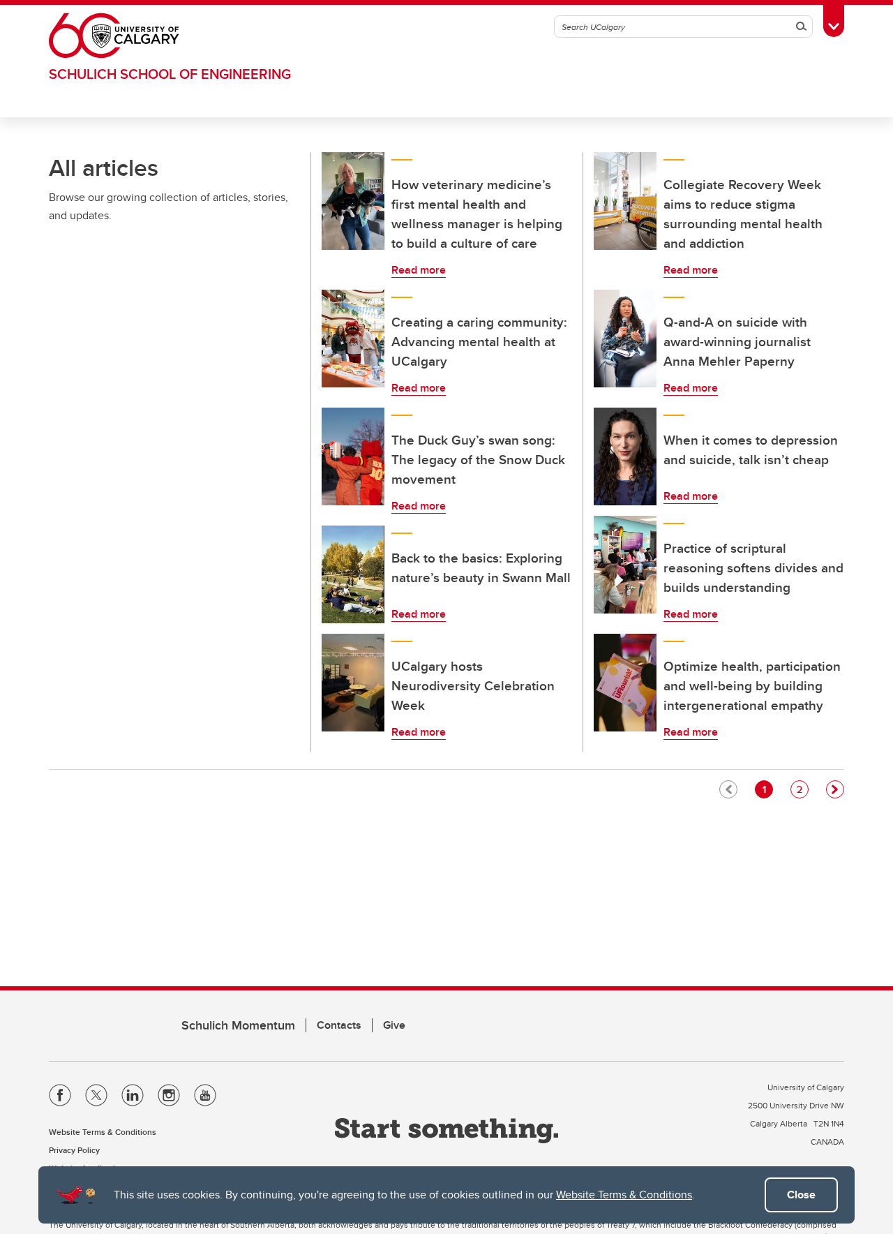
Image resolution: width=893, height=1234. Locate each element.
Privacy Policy (74, 1150)
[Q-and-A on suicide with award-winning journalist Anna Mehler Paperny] (625, 338)
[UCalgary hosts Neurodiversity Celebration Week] (353, 682)
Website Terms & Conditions (624, 1195)
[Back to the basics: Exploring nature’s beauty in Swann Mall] (353, 574)
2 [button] (802, 789)
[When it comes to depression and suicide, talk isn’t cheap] (625, 456)
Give (394, 1025)
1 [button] (767, 789)
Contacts (339, 1025)
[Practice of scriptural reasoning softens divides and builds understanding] (625, 565)
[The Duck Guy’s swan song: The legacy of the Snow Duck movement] (353, 456)
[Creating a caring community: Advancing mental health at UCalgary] (353, 338)
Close (801, 1195)
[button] (835, 789)
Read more (418, 270)
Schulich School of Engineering (170, 74)
